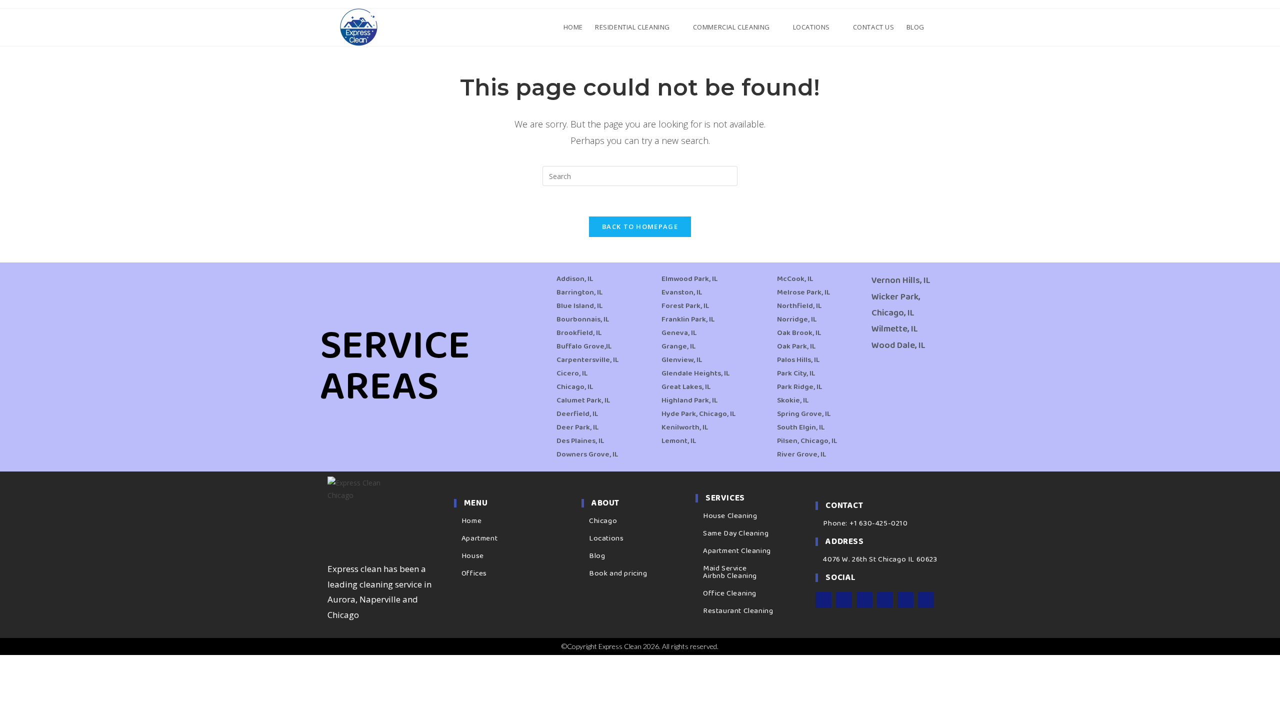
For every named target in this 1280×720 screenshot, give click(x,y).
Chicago (603, 521)
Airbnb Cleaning (730, 576)
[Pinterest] (906, 600)
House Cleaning (730, 516)
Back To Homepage (640, 226)
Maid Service (724, 568)
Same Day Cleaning (735, 534)
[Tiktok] (926, 600)
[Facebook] (824, 600)
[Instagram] (844, 600)
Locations (606, 538)
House (473, 556)
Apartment (480, 538)
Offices (474, 574)
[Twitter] (864, 600)
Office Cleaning (729, 594)
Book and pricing (618, 574)
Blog (597, 556)
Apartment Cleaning (737, 551)
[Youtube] (885, 600)
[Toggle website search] (939, 27)
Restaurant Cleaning (738, 611)
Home (472, 521)
